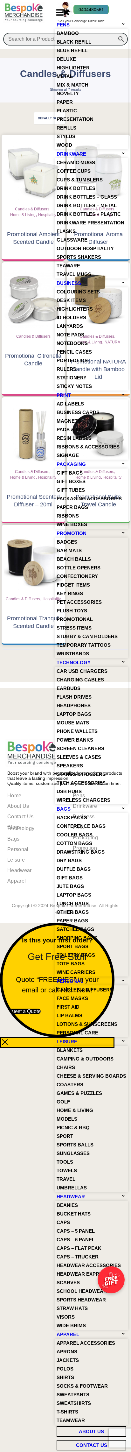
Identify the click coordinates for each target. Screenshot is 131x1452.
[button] (62, 12)
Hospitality (47, 215)
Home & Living (23, 215)
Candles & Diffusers (32, 209)
